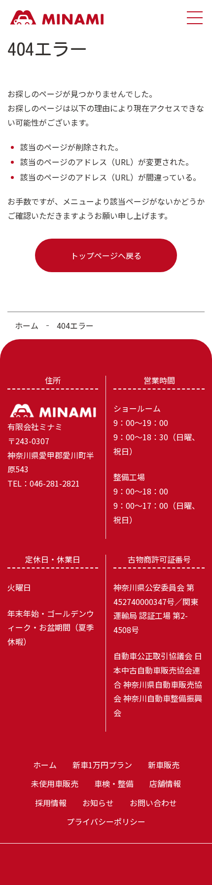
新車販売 (163, 765)
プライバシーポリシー (106, 821)
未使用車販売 (54, 783)
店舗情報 (165, 783)
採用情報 (51, 803)
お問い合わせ (153, 803)
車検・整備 (114, 783)
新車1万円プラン (102, 765)
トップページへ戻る (106, 255)
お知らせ (98, 803)
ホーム (26, 325)
